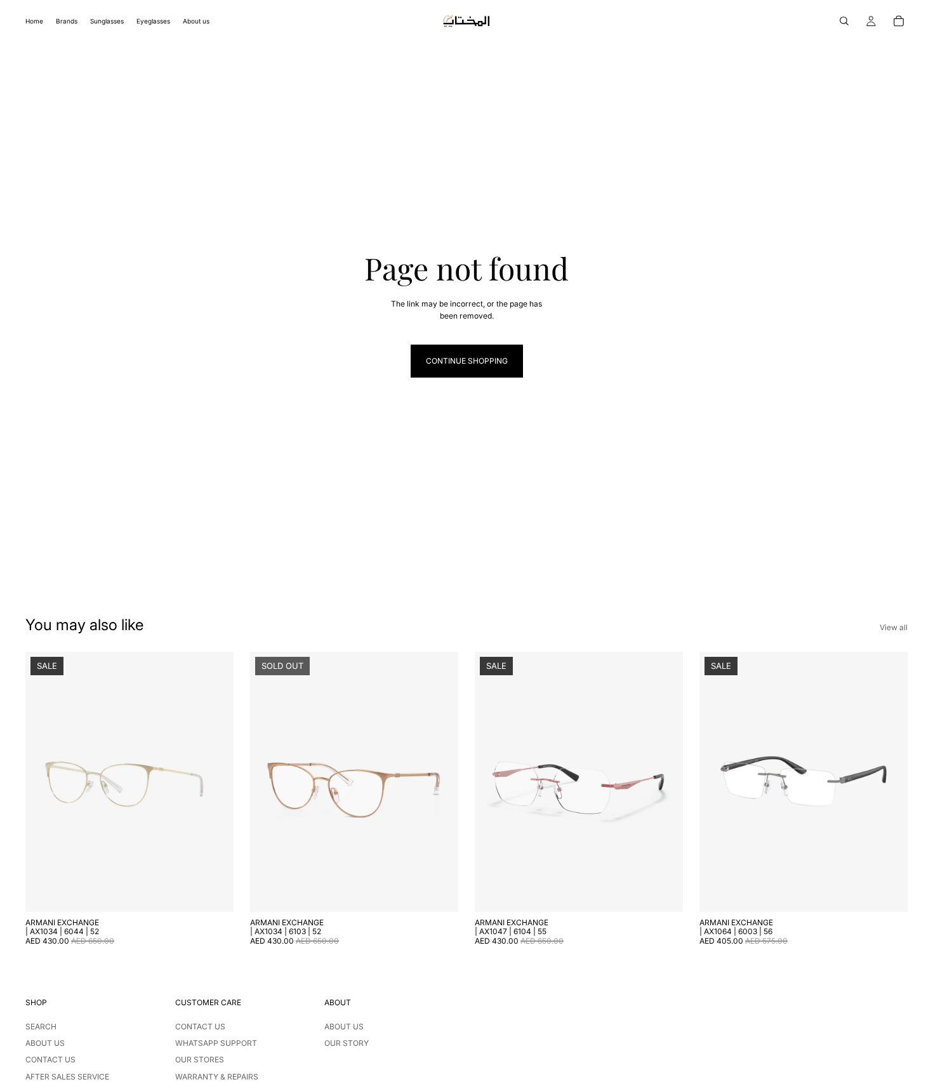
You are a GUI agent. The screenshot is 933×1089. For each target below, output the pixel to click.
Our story (346, 1043)
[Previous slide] (44, 782)
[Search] (844, 21)
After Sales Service (67, 1076)
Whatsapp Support (216, 1043)
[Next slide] (214, 782)
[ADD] (213, 892)
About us (45, 1043)
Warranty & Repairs (216, 1076)
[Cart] (899, 21)
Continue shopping (467, 361)
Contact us (50, 1059)
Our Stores (199, 1059)
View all (894, 627)
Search (40, 1026)
